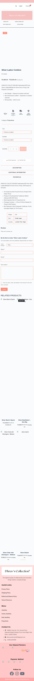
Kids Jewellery (7, 24)
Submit (4, 289)
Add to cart (23, 149)
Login (20, 6)
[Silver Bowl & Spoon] (8, 357)
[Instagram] (17, 674)
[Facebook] (12, 674)
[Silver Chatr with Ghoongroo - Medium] (8, 490)
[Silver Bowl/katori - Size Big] (24, 357)
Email (3, 257)
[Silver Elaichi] (24, 490)
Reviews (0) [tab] (17, 177)
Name (3, 249)
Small (16, 218)
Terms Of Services (7, 600)
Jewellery (5, 21)
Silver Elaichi (24, 552)
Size (3, 128)
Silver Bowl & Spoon (8, 420)
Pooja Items (20, 24)
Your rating (3, 245)
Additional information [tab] (17, 172)
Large (20, 218)
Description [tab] (17, 168)
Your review (4, 264)
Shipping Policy (6, 592)
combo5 (17, 222)
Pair (21, 222)
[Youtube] (22, 674)
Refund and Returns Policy (9, 596)
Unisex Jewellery (19, 21)
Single (24, 222)
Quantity (4, 136)
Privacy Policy (6, 589)
